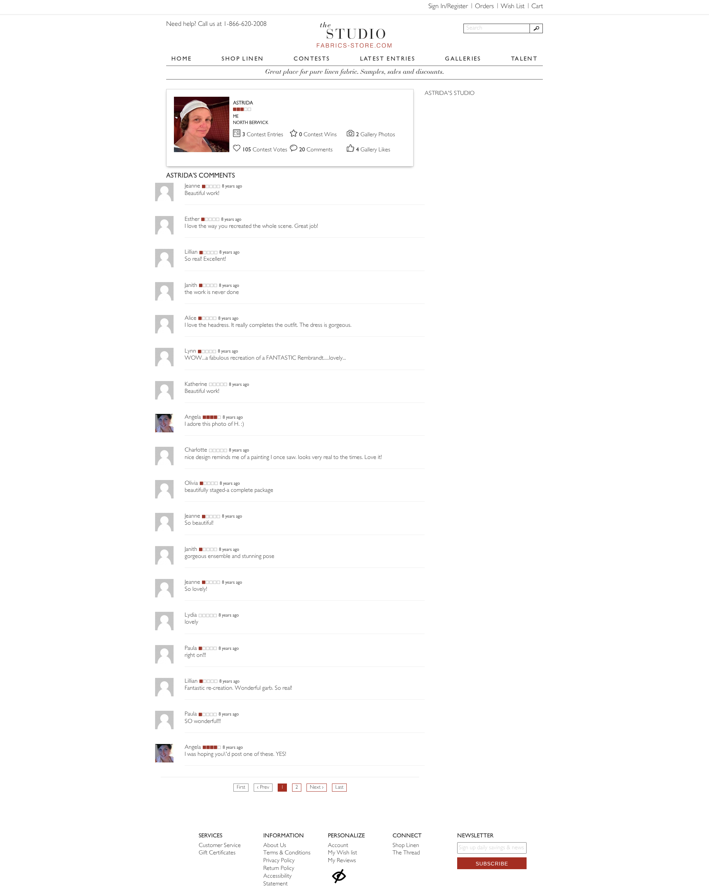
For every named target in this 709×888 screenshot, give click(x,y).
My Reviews (342, 861)
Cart (537, 7)
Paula (191, 648)
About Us (274, 845)
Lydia (191, 615)
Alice (190, 318)
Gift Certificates (217, 853)
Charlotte (196, 450)
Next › (316, 787)
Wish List (512, 7)
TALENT (524, 58)
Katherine (196, 384)
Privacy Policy (279, 861)
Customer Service (220, 845)
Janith (191, 285)
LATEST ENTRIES (387, 58)
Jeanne (192, 186)
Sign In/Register (448, 7)
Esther (192, 219)
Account (338, 845)
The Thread (406, 853)
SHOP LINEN (243, 58)
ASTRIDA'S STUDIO (450, 93)
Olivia (191, 483)
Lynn (190, 351)
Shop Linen (406, 845)
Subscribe (492, 864)
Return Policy (278, 868)
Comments (316, 150)
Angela (193, 417)
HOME (181, 58)
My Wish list (342, 853)
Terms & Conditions (287, 853)
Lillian (191, 252)
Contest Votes (264, 150)
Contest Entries (262, 135)
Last (339, 787)
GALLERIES (463, 58)
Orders (484, 7)
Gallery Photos (375, 135)
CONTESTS (312, 58)
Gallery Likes (373, 150)
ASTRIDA (243, 103)
